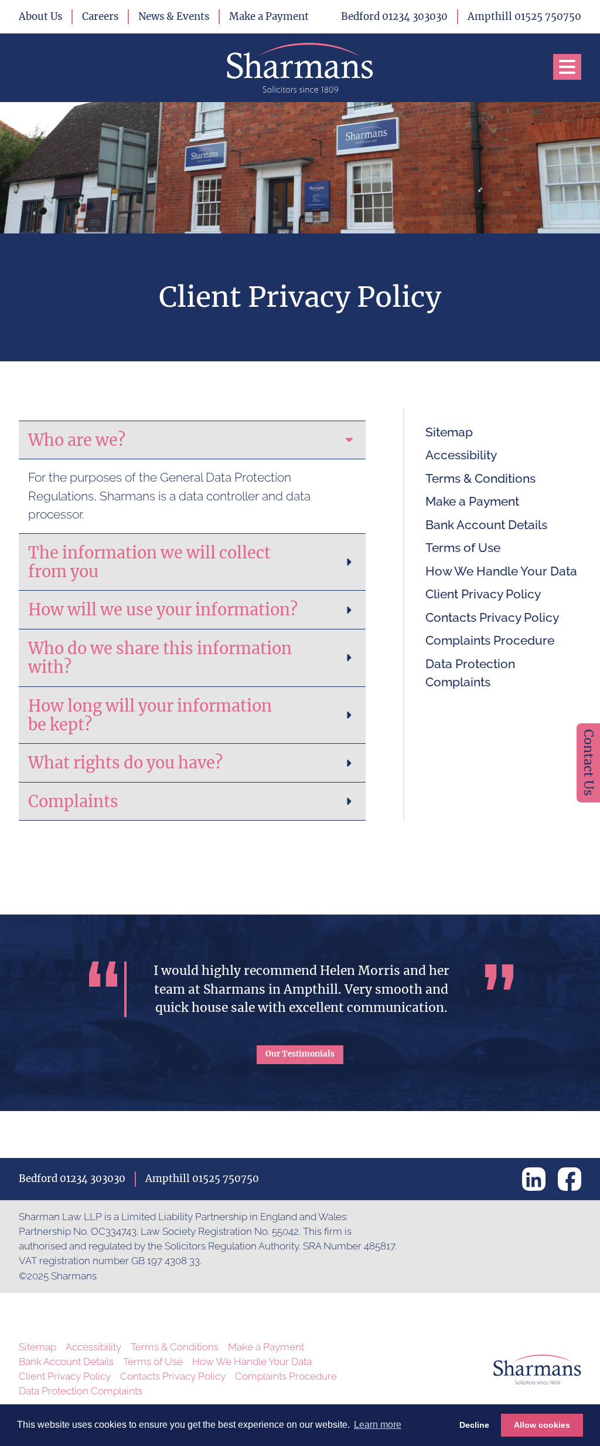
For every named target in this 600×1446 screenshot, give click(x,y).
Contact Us (588, 762)
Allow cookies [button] (542, 1425)
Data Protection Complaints (470, 673)
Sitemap (449, 432)
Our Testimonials (300, 1054)
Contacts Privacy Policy (492, 617)
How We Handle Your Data (501, 571)
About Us (40, 16)
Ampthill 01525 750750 (524, 16)
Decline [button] (474, 1425)
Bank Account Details (486, 524)
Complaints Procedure (489, 640)
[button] (567, 67)
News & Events (173, 16)
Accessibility (461, 455)
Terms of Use (462, 547)
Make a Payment (269, 16)
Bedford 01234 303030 (394, 16)
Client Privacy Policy (483, 594)
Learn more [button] (377, 1425)
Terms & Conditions (480, 478)
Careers (100, 16)
